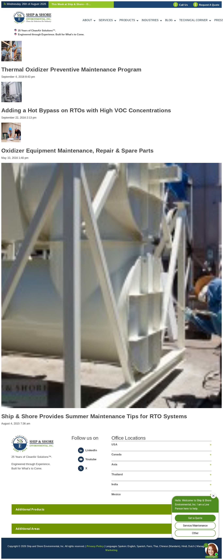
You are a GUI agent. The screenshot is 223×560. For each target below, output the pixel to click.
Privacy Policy (95, 546)
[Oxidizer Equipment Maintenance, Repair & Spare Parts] (11, 140)
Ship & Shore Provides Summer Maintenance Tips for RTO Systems (94, 416)
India (115, 484)
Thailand (117, 474)
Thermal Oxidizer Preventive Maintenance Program (71, 69)
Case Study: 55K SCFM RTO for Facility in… (78, 4)
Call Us (183, 4)
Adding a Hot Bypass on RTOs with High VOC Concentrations (86, 110)
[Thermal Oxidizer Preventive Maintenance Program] (11, 59)
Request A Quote (209, 4)
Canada (116, 454)
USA (114, 444)
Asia (114, 464)
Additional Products (30, 509)
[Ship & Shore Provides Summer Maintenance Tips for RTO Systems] (111, 405)
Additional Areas (28, 529)
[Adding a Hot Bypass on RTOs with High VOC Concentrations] (11, 100)
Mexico (116, 494)
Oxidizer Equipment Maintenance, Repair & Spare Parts (77, 150)
